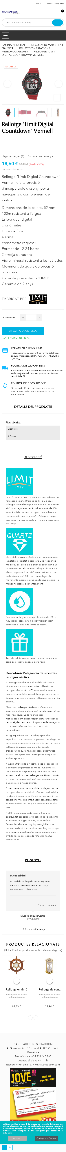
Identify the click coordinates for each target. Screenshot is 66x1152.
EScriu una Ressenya (34, 929)
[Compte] (55, 13)
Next (58, 83)
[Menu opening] (5, 35)
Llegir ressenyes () (13, 156)
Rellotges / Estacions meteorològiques (16, 995)
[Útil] (41, 901)
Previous (7, 83)
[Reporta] (51, 901)
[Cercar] (57, 22)
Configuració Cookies (46, 1138)
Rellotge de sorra (49, 989)
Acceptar (17, 1138)
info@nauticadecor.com (46, 1064)
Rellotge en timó (16, 989)
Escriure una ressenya (40, 156)
